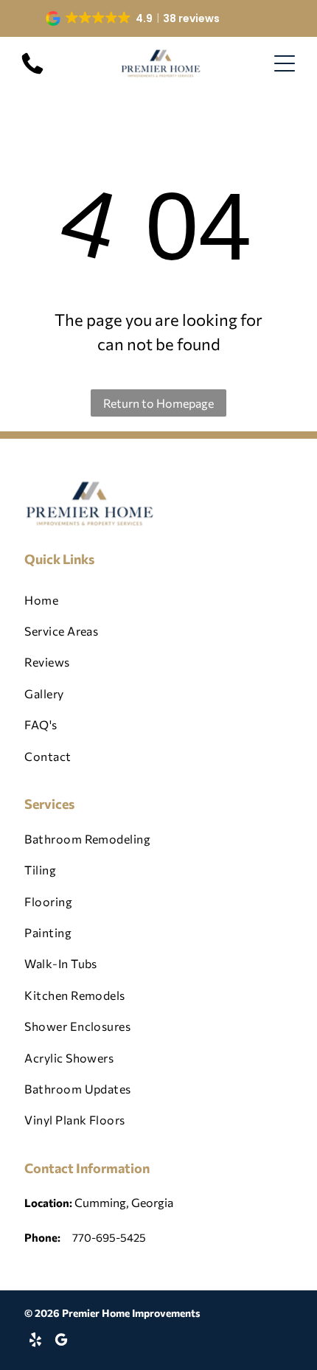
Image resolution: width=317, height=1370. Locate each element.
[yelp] (35, 1342)
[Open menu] (284, 63)
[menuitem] (158, 600)
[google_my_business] (61, 1342)
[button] (133, 18)
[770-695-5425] (32, 73)
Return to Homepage (158, 403)
